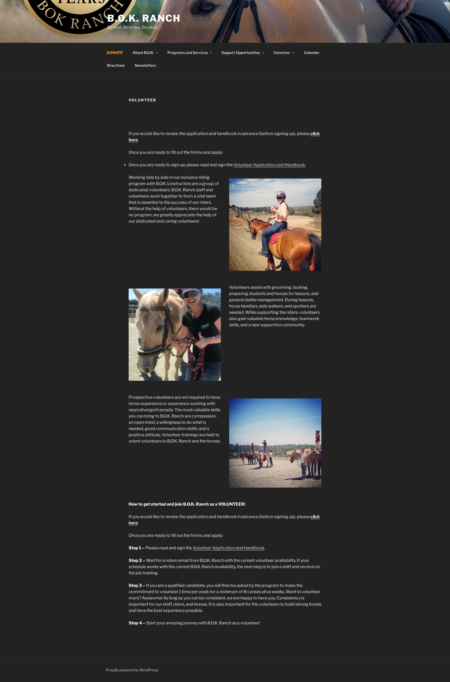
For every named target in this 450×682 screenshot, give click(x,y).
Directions (116, 65)
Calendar (312, 52)
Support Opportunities (240, 52)
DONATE (115, 52)
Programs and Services (187, 52)
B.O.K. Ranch (144, 18)
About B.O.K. (143, 52)
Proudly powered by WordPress (132, 670)
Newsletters (145, 65)
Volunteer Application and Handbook (269, 164)
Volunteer (281, 52)
